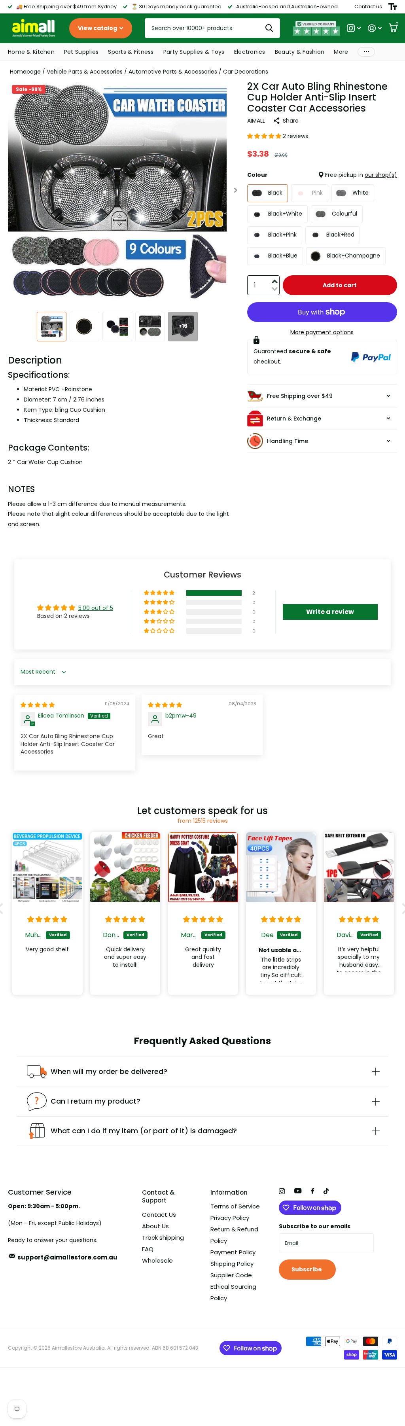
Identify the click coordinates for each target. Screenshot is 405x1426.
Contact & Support (158, 1196)
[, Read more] (353, 28)
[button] (236, 190)
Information (229, 1192)
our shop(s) (381, 175)
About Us (155, 1226)
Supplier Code (231, 1275)
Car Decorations (245, 72)
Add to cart (340, 285)
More (366, 52)
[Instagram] (282, 1191)
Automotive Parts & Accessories (173, 72)
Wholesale (157, 1260)
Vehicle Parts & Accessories (85, 72)
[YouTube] (297, 1191)
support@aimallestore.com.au (67, 1257)
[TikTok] (326, 1191)
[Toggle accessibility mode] (392, 7)
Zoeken (269, 28)
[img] (38, 705)
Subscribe (307, 1269)
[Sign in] (374, 28)
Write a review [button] (330, 611)
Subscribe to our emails (314, 1226)
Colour (322, 175)
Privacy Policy (229, 1218)
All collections (31, 52)
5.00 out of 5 (95, 608)
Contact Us (159, 1214)
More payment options (322, 332)
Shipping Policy (232, 1263)
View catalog (98, 28)
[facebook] (312, 1191)
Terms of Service (235, 1206)
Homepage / (28, 72)
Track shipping (163, 1237)
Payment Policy (232, 1252)
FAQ (147, 1249)
